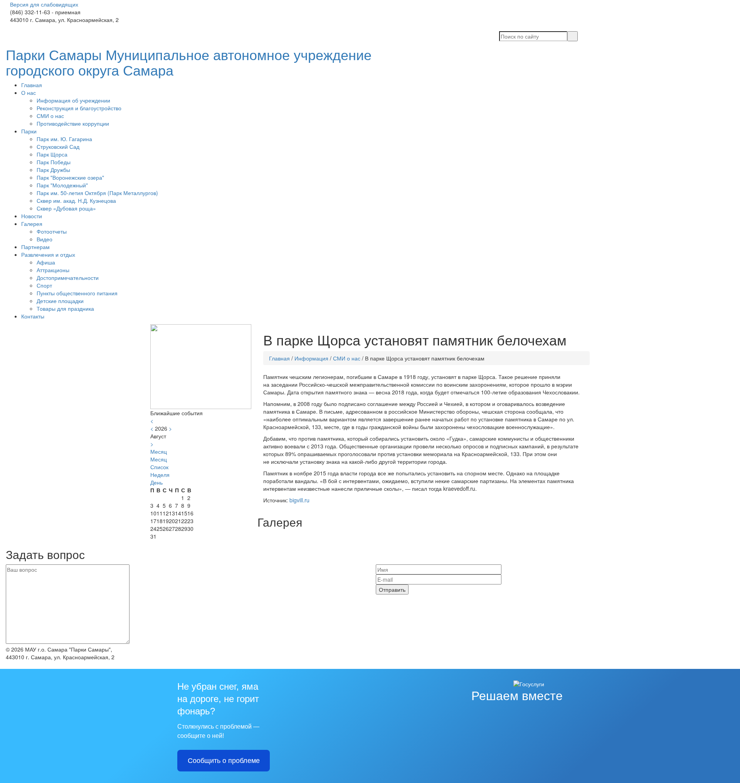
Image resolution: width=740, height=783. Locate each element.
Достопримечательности (68, 277)
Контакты (32, 316)
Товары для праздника (65, 308)
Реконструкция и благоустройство (79, 108)
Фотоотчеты (52, 231)
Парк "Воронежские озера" (70, 177)
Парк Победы (54, 162)
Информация (311, 358)
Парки (29, 131)
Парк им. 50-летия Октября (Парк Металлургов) (97, 193)
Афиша (46, 262)
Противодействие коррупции (73, 123)
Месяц (158, 459)
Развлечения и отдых (48, 254)
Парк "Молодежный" (62, 185)
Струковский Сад (58, 146)
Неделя (160, 474)
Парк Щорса (52, 154)
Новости (31, 216)
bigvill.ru (299, 500)
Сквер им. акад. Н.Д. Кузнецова (76, 200)
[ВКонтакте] (8, 27)
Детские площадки (60, 301)
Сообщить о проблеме (224, 760)
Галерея (31, 223)
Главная (31, 85)
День (156, 482)
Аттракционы (53, 270)
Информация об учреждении (73, 100)
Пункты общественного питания (77, 293)
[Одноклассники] (14, 27)
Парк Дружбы (53, 169)
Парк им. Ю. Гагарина (64, 139)
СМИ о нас (50, 116)
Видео (44, 239)
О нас (28, 92)
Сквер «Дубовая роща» (66, 208)
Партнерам (35, 247)
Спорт (44, 285)
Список (159, 467)
